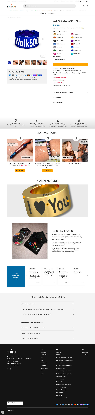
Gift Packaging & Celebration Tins (64, 373)
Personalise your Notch (47, 11)
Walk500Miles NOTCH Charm (15, 17)
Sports (74, 11)
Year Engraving (57, 56)
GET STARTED (47, 170)
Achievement (81, 11)
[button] (87, 6)
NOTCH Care (44, 355)
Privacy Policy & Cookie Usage (63, 384)
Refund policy (59, 392)
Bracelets (21, 11)
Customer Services (60, 368)
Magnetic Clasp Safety (61, 390)
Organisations (51, 13)
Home (8, 17)
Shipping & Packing (61, 376)
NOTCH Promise (60, 355)
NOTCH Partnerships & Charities (64, 357)
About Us (58, 352)
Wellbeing (42, 13)
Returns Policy (59, 382)
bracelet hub (25, 165)
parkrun (43, 373)
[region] (57, 275)
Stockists (43, 371)
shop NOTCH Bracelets (60, 77)
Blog (42, 357)
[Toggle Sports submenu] (76, 11)
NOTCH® (12, 410)
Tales (32, 11)
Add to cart (70, 64)
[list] (27, 39)
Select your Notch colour (59, 31)
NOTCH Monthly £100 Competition (64, 360)
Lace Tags (37, 11)
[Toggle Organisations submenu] (55, 13)
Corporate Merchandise (62, 398)
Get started (19, 170)
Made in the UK (60, 379)
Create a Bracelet (13, 11)
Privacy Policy (85, 355)
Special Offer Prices (61, 363)
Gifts (61, 11)
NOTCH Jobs (59, 395)
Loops (27, 11)
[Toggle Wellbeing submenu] (45, 13)
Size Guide (56, 1)
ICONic (56, 11)
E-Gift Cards (44, 363)
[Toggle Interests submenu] (70, 11)
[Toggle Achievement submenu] (85, 11)
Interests (67, 11)
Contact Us (43, 365)
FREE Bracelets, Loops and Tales (64, 371)
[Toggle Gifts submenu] (63, 11)
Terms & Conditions (61, 387)
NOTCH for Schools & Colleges (64, 365)
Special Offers (44, 368)
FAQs (42, 360)
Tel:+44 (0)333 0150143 (67, 1)
